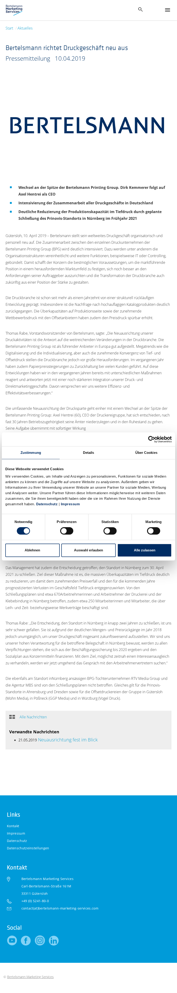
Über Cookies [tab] (146, 453)
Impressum (70, 504)
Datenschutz (47, 504)
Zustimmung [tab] (31, 453)
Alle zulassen (144, 550)
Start (9, 28)
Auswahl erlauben (88, 550)
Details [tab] (88, 453)
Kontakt (13, 826)
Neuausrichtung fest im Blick (67, 740)
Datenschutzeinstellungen (28, 848)
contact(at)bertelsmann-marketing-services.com (59, 908)
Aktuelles (25, 28)
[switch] (66, 531)
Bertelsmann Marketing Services (30, 977)
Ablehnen (32, 550)
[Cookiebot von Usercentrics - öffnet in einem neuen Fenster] (151, 439)
